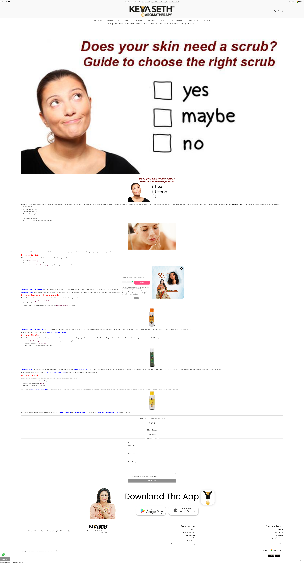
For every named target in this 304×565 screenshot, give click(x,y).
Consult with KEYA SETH (142, 282)
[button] (123, 282)
